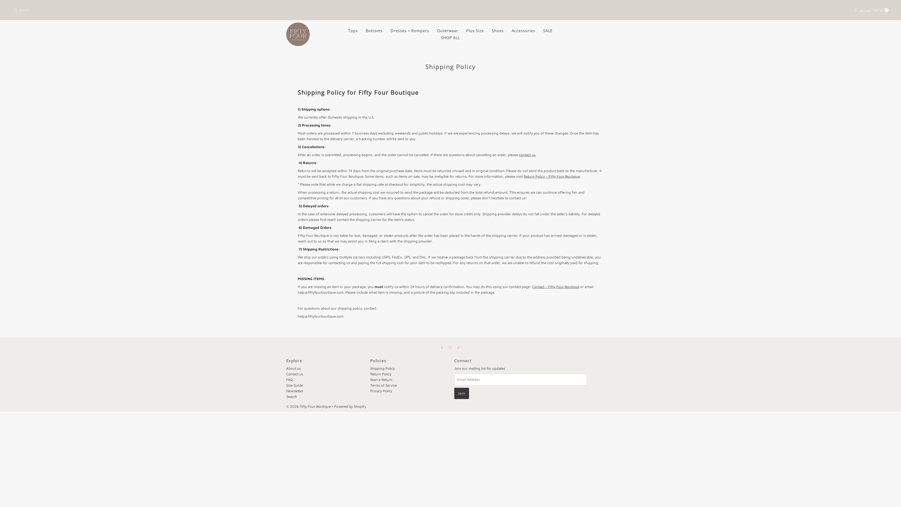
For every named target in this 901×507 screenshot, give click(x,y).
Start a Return (381, 380)
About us (293, 368)
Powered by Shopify (350, 406)
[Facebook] (442, 347)
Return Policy (380, 374)
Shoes (498, 30)
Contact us (294, 374)
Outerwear (447, 30)
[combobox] (230, 10)
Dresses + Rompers (410, 30)
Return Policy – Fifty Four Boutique (552, 176)
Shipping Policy (382, 368)
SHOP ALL (450, 37)
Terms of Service (383, 385)
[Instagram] (450, 347)
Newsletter (294, 391)
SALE (548, 30)
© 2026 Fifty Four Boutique (308, 406)
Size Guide (294, 385)
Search (291, 397)
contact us (527, 155)
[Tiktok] (458, 347)
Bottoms (374, 30)
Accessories (523, 30)
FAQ (289, 380)
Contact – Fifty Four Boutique (555, 287)
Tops (353, 30)
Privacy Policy (381, 391)
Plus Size (475, 30)
